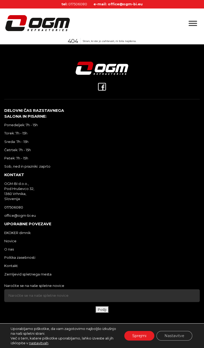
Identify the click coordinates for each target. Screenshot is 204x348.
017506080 (77, 4)
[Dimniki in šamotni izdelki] (53, 23)
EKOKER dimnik (17, 233)
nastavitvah (38, 343)
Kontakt (11, 266)
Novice (10, 241)
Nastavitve (174, 335)
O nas (9, 249)
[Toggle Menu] (193, 23)
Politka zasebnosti (19, 258)
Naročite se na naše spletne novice (34, 286)
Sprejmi (139, 335)
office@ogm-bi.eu (125, 4)
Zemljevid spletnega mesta (28, 274)
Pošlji (102, 310)
